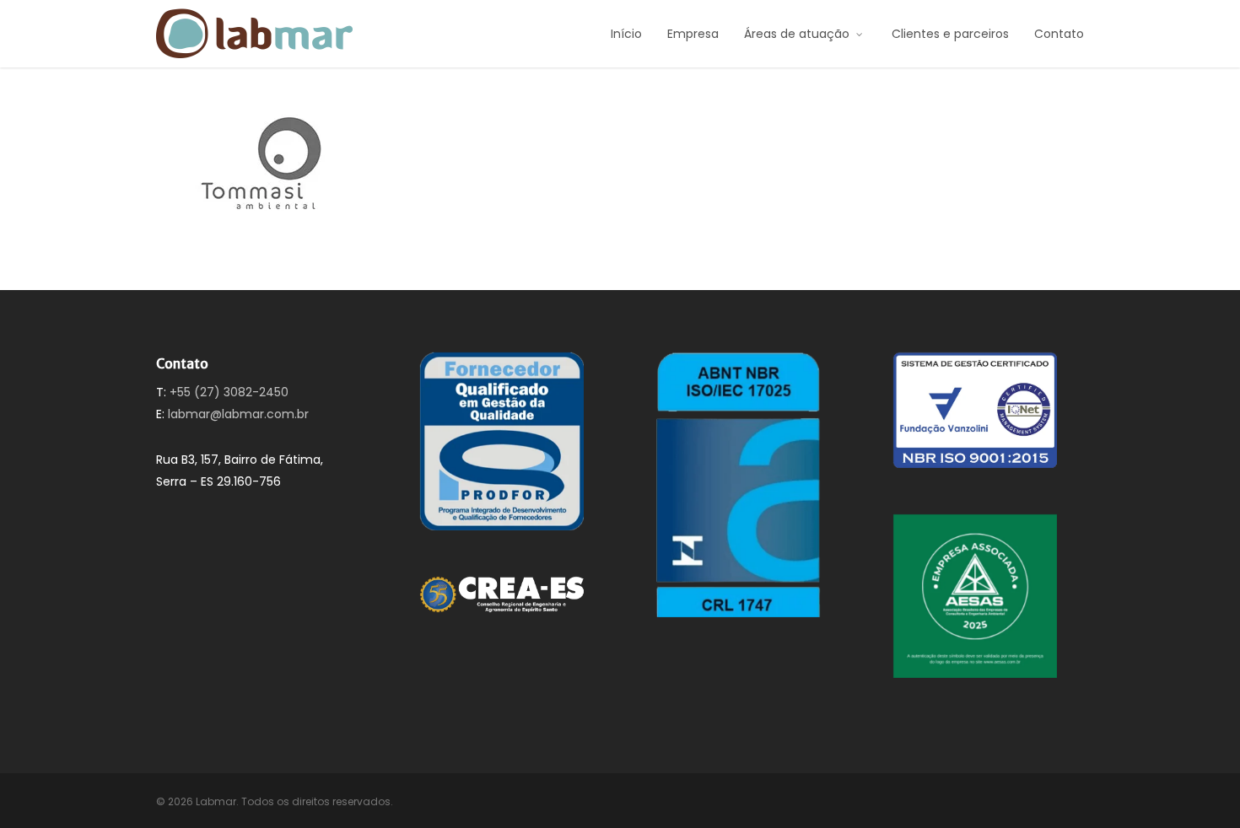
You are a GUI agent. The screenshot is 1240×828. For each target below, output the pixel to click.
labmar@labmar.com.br (238, 414)
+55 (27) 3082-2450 (229, 392)
